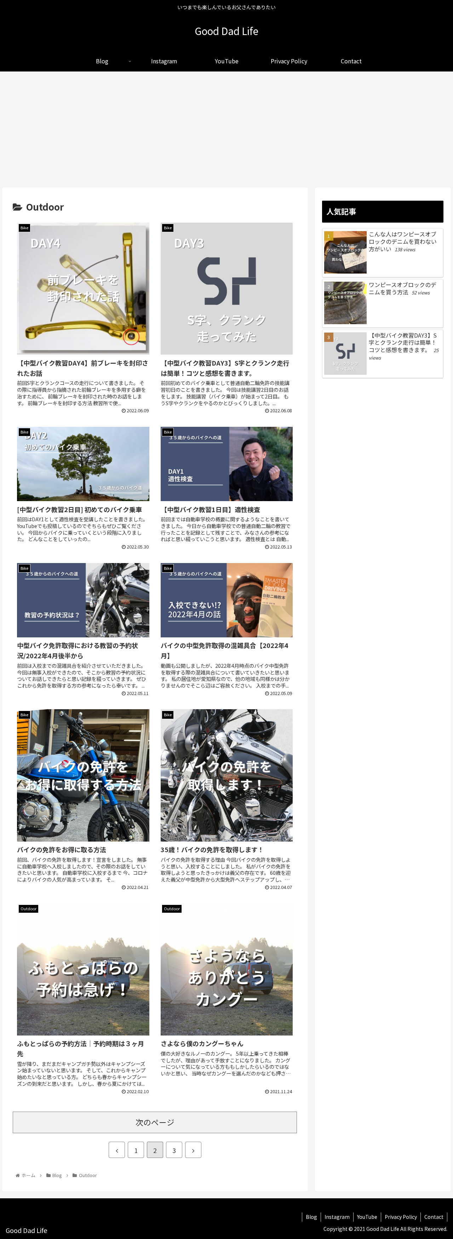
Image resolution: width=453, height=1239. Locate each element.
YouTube (367, 1216)
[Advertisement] (226, 129)
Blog (311, 1216)
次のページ (155, 1122)
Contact (433, 1216)
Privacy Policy (401, 1216)
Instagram (337, 1216)
